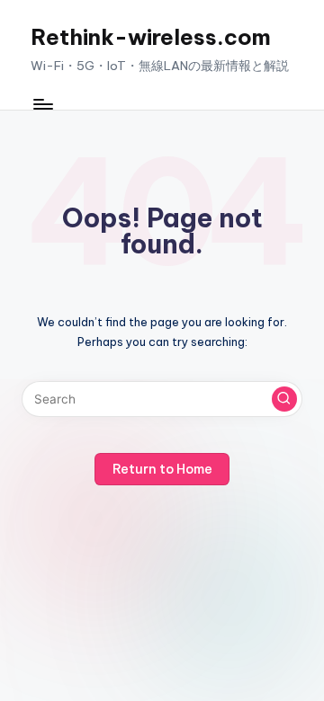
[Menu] (42, 105)
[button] (284, 399)
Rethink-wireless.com (151, 36)
